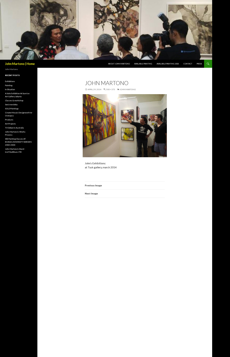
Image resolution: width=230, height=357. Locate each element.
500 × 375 (110, 89)
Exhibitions (10, 81)
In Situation (10, 89)
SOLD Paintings (12, 108)
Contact (187, 64)
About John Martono (119, 64)
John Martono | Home (20, 64)
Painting (8, 85)
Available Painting (143, 64)
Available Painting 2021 (168, 64)
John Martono (128, 89)
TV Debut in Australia (14, 127)
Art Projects (10, 123)
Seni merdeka (11, 104)
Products (9, 119)
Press (199, 64)
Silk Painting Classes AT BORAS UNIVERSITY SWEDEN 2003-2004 (18, 142)
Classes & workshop (14, 100)
